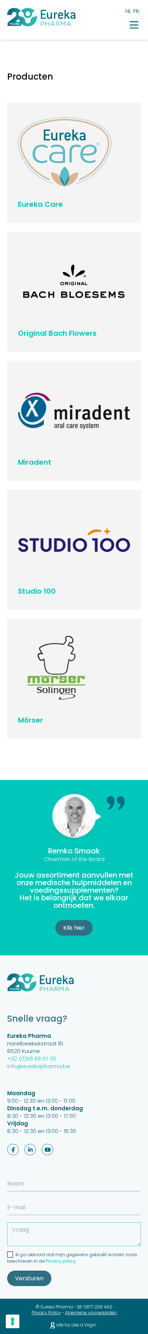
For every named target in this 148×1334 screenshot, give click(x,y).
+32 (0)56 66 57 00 (31, 1058)
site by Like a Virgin (75, 1325)
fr (136, 11)
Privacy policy (61, 1261)
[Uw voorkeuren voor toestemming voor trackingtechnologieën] (12, 1321)
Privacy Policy (46, 1313)
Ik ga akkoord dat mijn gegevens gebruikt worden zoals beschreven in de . (72, 1258)
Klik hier (74, 928)
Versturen (29, 1278)
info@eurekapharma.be (38, 1066)
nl (128, 11)
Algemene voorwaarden (91, 1313)
